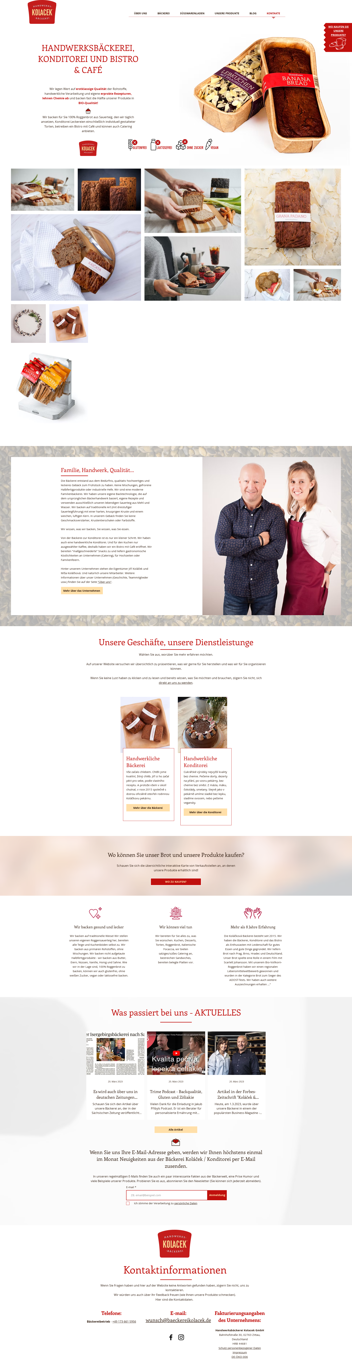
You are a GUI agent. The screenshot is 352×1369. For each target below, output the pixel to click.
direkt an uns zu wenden (175, 683)
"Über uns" (104, 582)
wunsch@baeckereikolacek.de (178, 1320)
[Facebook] (171, 1337)
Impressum (240, 1352)
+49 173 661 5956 (124, 1322)
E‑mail (130, 1187)
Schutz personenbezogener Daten (240, 1348)
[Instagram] (181, 1337)
